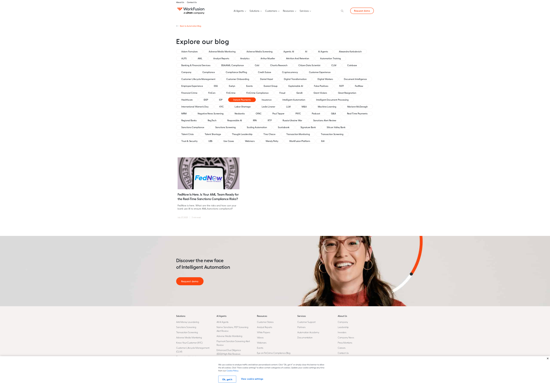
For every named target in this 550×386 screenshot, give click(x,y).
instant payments (242, 99)
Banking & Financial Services (195, 65)
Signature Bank (308, 127)
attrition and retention (297, 58)
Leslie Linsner (268, 106)
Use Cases (228, 141)
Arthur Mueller (268, 58)
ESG (216, 86)
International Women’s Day (195, 106)
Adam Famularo (189, 51)
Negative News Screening (211, 113)
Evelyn (232, 86)
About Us (180, 2)
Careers (341, 347)
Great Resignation (347, 92)
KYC (221, 106)
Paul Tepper (278, 113)
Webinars (250, 141)
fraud (282, 92)
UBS (210, 141)
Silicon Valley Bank (336, 127)
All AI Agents (222, 322)
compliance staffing (236, 72)
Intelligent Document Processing (332, 99)
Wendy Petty (272, 141)
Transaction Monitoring (298, 134)
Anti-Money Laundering (187, 322)
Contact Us (192, 2)
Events (249, 86)
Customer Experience (320, 72)
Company (186, 72)
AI (306, 51)
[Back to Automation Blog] (177, 26)
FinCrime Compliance (257, 92)
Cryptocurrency (290, 72)
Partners (301, 327)
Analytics (245, 58)
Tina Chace (269, 134)
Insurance (266, 99)
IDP (220, 99)
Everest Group (271, 86)
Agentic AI (288, 51)
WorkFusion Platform (299, 141)
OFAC (259, 113)
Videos (260, 337)
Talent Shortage (213, 134)
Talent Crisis (187, 134)
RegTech (212, 120)
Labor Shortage (243, 106)
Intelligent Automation (293, 99)
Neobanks (240, 113)
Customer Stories (265, 322)
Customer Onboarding (237, 79)
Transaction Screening (187, 332)
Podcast (316, 113)
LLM (288, 106)
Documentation (305, 337)
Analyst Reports (221, 58)
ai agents (323, 51)
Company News (346, 337)
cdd (257, 65)
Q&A (333, 113)
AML (200, 58)
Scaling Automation (257, 127)
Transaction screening (332, 134)
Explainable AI (295, 86)
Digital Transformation (295, 79)
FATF (341, 86)
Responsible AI (234, 120)
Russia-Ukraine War (292, 120)
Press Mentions (345, 342)
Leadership (343, 327)
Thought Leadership (242, 134)
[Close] (548, 358)
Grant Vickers (320, 92)
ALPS (184, 58)
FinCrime (230, 92)
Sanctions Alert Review (324, 120)
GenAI (299, 92)
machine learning (327, 106)
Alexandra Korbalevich (350, 51)
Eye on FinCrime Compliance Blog (273, 353)
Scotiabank (283, 127)
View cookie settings (252, 378)
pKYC (298, 113)
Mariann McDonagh (357, 106)
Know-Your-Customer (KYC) (189, 342)
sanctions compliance (192, 127)
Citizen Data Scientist (309, 65)
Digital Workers (325, 79)
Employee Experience (192, 86)
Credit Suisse (264, 72)
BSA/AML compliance (232, 65)
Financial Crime (189, 92)
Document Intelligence (355, 79)
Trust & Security (189, 141)
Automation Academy (308, 332)
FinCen (211, 92)
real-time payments (357, 113)
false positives (321, 86)
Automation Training (330, 58)
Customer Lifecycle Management (198, 79)
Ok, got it (227, 379)
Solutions (254, 10)
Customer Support (306, 322)
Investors (342, 332)
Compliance (208, 72)
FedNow (359, 86)
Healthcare (187, 99)
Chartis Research (278, 65)
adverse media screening (259, 51)
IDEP (206, 99)
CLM (333, 65)
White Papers (263, 332)
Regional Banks (189, 120)
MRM (184, 113)
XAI (322, 141)
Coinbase (352, 65)
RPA (255, 120)
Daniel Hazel (266, 79)
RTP (270, 120)
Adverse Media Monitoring (222, 51)
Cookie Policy (232, 370)
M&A (304, 106)
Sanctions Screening (225, 127)
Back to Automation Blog (190, 26)
